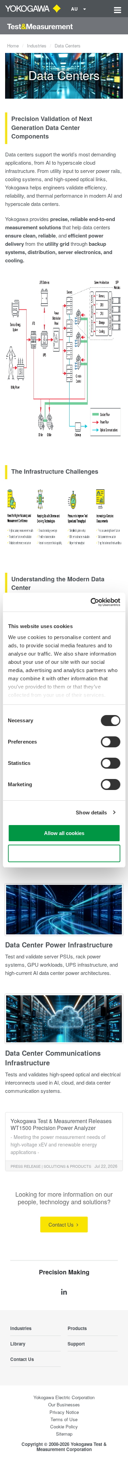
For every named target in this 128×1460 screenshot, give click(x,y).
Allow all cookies (64, 833)
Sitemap (64, 1433)
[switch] (110, 741)
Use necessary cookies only (64, 853)
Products (77, 1328)
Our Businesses (64, 1404)
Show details (91, 812)
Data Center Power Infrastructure (59, 944)
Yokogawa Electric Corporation (64, 1397)
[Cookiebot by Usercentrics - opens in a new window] (91, 602)
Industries (36, 45)
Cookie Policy (64, 1426)
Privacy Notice (64, 1412)
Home (13, 45)
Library (17, 1343)
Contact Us (61, 1224)
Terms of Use (64, 1419)
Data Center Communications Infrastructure (53, 1057)
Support (76, 1343)
